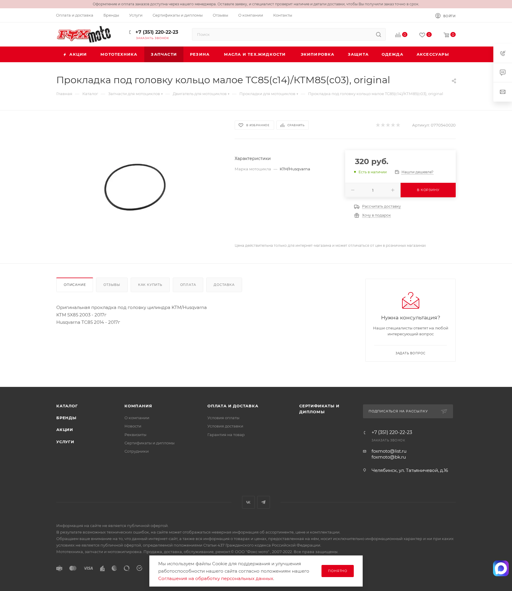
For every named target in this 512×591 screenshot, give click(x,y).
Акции (64, 429)
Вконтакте (248, 502)
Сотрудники (136, 451)
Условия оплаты (223, 417)
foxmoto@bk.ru (389, 457)
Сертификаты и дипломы (149, 443)
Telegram (263, 502)
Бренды (66, 417)
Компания (138, 405)
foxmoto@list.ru (389, 451)
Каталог (67, 405)
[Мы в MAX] (501, 568)
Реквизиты (135, 434)
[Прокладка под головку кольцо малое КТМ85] (140, 187)
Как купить (150, 285)
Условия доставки (225, 426)
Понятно (337, 571)
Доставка (224, 285)
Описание (75, 285)
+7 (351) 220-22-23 (156, 32)
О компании (136, 417)
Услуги (65, 441)
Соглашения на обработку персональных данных (215, 578)
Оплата (188, 285)
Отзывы (111, 285)
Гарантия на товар (226, 434)
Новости (132, 426)
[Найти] (378, 34)
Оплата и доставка (232, 405)
